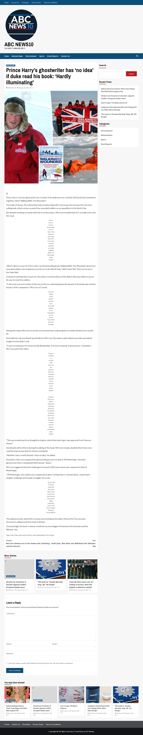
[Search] (137, 56)
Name (9, 644)
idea (34, 535)
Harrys (30, 535)
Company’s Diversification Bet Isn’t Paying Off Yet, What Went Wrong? (119, 108)
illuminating (40, 535)
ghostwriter (23, 535)
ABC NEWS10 (19, 44)
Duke (16, 535)
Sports (41, 56)
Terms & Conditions (51, 2)
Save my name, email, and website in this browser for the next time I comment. (40, 663)
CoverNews (78, 731)
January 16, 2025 (24, 88)
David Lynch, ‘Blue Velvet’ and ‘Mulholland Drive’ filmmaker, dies (73, 543)
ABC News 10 (12, 88)
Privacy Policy (36, 2)
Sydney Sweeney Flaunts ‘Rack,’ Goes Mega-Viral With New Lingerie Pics (118, 90)
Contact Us (15, 2)
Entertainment (30, 56)
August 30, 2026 (21, 590)
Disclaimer (25, 2)
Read (52, 535)
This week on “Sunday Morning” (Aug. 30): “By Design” (50, 583)
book (12, 535)
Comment (11, 613)
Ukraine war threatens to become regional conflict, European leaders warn (16, 584)
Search (102, 65)
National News (17, 56)
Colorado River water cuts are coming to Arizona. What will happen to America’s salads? (81, 584)
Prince (47, 535)
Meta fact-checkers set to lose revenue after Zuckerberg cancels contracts (28, 543)
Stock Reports (52, 56)
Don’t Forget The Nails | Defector (114, 103)
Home (6, 2)
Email (55, 644)
